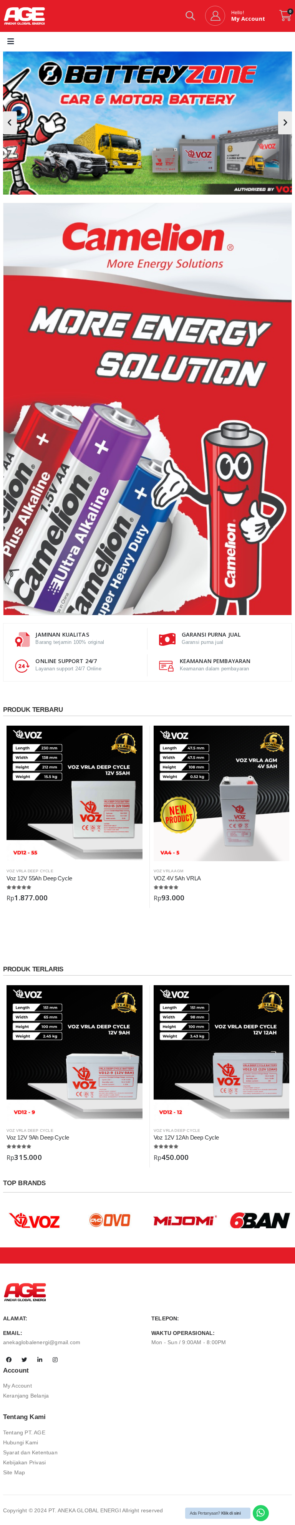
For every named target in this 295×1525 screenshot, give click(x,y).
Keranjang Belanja (26, 1396)
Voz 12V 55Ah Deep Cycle (39, 878)
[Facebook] (9, 1360)
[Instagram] (55, 1360)
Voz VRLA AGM (168, 871)
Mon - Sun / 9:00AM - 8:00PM (188, 1342)
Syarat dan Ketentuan (30, 1452)
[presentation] (10, 122)
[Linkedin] (40, 1360)
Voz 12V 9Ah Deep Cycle (38, 1137)
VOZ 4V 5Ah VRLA (177, 878)
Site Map (14, 1472)
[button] (190, 17)
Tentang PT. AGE (24, 1432)
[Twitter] (24, 1360)
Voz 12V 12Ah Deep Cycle (186, 1137)
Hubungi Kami (20, 1442)
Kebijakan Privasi (24, 1462)
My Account (17, 1386)
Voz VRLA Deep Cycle (30, 871)
